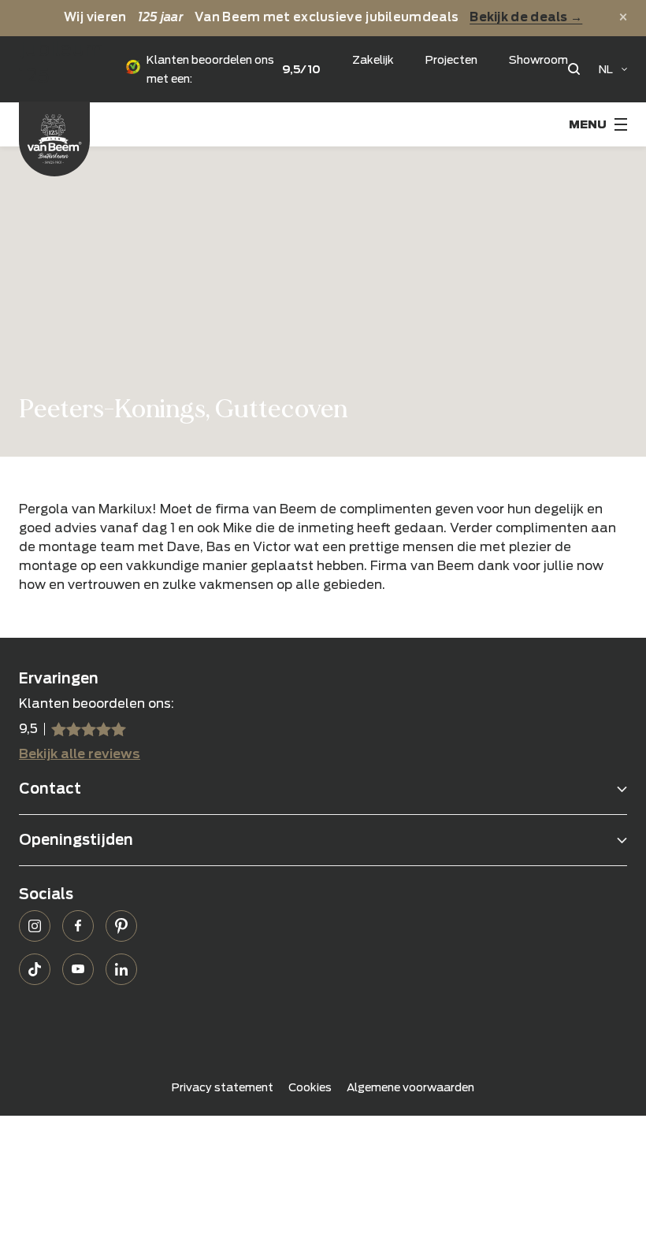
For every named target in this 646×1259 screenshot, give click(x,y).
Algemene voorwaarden (410, 1087)
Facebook (78, 926)
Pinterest (121, 926)
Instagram (34, 926)
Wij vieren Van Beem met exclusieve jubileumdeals (323, 17)
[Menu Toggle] (598, 124)
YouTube (78, 969)
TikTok (34, 969)
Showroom (538, 60)
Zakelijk (373, 60)
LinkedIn (121, 969)
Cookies (310, 1087)
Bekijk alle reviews (79, 753)
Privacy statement (222, 1087)
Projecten (451, 60)
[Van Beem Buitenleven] (54, 139)
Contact (50, 788)
